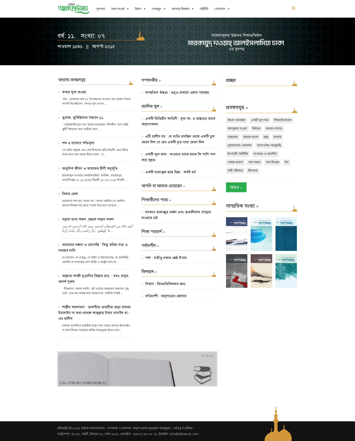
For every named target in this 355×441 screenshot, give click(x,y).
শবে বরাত (254, 162)
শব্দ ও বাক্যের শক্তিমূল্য (78, 143)
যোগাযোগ (219, 9)
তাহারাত (233, 137)
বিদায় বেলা (70, 194)
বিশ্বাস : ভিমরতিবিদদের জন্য (165, 284)
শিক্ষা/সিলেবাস (283, 120)
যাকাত (277, 137)
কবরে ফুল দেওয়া (74, 92)
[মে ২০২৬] (236, 287)
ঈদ (287, 162)
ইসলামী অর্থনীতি (238, 154)
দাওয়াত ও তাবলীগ (265, 154)
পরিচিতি (204, 9)
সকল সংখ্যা (117, 9)
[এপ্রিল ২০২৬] (261, 287)
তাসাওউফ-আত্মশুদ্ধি (269, 145)
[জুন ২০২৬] (286, 250)
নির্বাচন (256, 129)
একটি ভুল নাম (260, 120)
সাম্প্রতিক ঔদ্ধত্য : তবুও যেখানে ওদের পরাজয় (177, 92)
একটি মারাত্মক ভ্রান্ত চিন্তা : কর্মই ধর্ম (170, 172)
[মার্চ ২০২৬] (286, 287)
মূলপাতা (100, 9)
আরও (236, 187)
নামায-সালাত (274, 129)
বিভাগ (138, 9)
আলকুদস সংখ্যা (237, 129)
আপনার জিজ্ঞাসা (180, 9)
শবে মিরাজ (272, 162)
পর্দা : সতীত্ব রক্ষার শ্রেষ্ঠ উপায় (166, 258)
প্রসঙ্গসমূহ (237, 107)
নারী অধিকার (235, 171)
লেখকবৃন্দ (156, 9)
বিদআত (253, 171)
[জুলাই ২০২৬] (261, 250)
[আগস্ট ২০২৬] (236, 250)
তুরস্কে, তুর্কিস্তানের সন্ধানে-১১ (82, 117)
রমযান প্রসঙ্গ (250, 137)
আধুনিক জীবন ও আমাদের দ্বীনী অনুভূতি (90, 168)
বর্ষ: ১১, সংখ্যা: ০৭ (81, 36)
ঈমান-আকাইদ (237, 120)
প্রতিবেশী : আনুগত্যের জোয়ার (166, 296)
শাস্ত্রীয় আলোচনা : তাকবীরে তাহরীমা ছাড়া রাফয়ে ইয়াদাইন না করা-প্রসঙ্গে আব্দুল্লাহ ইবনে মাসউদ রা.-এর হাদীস (94, 313)
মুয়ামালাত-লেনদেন (240, 145)
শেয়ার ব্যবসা (235, 162)
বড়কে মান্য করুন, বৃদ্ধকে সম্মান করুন (88, 219)
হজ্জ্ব (266, 137)
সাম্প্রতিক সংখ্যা (242, 206)
